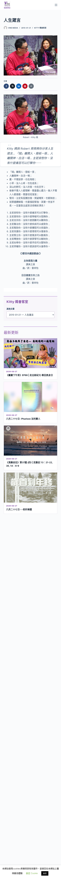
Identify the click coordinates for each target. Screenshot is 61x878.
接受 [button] (45, 873)
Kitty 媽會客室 (40, 28)
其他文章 (10, 309)
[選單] (56, 5)
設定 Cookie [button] (32, 873)
